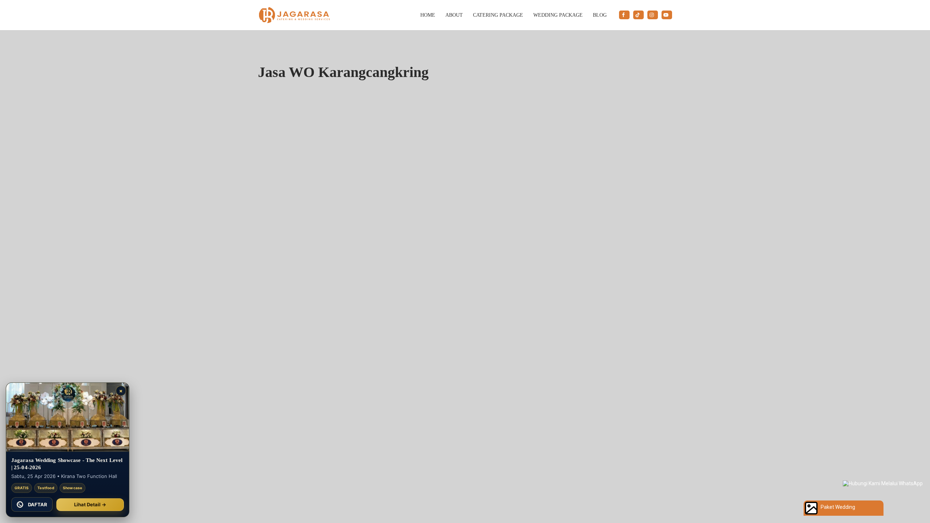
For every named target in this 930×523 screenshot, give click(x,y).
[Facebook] (624, 15)
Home (427, 15)
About (454, 15)
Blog (600, 15)
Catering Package (498, 15)
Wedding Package (558, 15)
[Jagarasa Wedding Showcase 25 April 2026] (67, 417)
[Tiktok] (638, 15)
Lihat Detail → (90, 504)
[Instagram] (652, 15)
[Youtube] (667, 15)
